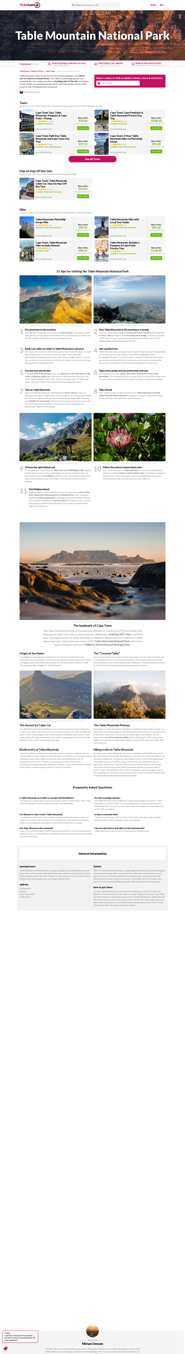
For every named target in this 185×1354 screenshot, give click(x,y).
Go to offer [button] (83, 128)
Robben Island (105, 341)
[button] (56, 121)
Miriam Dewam (92, 1343)
